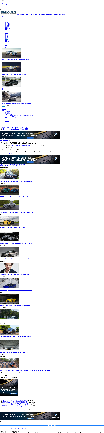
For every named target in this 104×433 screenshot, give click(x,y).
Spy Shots (28, 145)
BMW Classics (8, 46)
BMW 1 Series (7, 19)
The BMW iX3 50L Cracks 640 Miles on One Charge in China (14, 125)
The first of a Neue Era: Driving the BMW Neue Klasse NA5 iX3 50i (16, 181)
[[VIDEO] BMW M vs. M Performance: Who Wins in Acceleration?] (11, 86)
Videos (3, 106)
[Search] (0, 9)
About (3, 2)
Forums (3, 110)
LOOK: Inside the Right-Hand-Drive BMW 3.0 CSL (14, 74)
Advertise (4, 7)
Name (1, 421)
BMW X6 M (7, 42)
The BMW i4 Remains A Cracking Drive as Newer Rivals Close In (15, 129)
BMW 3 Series (7, 21)
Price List (4, 109)
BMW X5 (6, 32)
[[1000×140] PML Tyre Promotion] (30, 139)
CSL (5, 47)
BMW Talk (7, 112)
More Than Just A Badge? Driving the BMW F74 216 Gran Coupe (15, 321)
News (3, 17)
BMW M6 (6, 40)
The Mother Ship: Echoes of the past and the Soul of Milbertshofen (16, 290)
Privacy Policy (5, 3)
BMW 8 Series (7, 26)
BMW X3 (6, 27)
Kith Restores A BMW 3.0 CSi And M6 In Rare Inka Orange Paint (15, 410)
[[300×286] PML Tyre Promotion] (9, 395)
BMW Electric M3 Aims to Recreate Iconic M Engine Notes (14, 352)
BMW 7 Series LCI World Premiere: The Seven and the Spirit (14, 259)
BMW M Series (19, 145)
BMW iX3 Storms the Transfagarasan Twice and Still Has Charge (15, 405)
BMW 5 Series (7, 23)
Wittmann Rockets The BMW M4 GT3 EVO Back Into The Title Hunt (15, 408)
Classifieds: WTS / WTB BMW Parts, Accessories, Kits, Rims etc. (20, 115)
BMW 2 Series (7, 20)
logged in (7, 377)
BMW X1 (6, 29)
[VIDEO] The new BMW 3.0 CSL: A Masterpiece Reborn (15, 59)
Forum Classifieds (8, 114)
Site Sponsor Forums (9, 120)
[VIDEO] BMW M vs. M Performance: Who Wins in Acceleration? (17, 89)
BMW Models (5, 140)
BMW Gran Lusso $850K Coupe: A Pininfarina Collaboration (16, 103)
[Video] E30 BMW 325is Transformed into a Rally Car (12, 164)
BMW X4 (6, 30)
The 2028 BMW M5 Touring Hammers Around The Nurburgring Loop (16, 212)
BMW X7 (6, 34)
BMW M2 (6, 36)
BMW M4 (6, 38)
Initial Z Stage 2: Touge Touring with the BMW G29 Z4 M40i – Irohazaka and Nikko (25, 370)
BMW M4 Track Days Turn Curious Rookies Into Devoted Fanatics (16, 196)
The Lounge (7, 113)
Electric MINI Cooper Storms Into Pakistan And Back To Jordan (15, 409)
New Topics (7, 111)
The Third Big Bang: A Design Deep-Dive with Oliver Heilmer (14, 274)
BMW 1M (6, 35)
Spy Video (14, 153)
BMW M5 (6, 39)
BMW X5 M (7, 41)
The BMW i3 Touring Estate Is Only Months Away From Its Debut (15, 128)
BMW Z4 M (7, 44)
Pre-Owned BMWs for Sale (12, 116)
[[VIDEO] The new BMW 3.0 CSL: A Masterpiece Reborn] (11, 57)
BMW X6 (6, 33)
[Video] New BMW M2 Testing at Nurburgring (10, 165)
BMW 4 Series (7, 22)
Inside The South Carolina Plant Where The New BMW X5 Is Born (15, 127)
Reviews (4, 108)
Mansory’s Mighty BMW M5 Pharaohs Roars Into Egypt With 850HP (16, 243)
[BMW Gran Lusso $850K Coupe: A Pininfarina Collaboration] (11, 101)
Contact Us (4, 6)
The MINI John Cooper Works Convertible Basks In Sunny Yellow (15, 126)
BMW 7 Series (7, 25)
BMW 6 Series (7, 24)
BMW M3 (6, 37)
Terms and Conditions (6, 4)
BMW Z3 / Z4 (7, 28)
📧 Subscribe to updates (52, 425)
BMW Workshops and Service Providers (13, 117)
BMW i (6, 45)
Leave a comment (37, 145)
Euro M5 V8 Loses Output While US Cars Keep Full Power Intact (15, 336)
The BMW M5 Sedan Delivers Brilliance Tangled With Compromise (16, 227)
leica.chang (2, 145)
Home (3, 16)
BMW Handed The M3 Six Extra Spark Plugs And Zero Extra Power (15, 406)
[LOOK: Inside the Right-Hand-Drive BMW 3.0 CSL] (11, 72)
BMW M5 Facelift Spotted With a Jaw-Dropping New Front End (15, 305)
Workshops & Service (6, 118)
